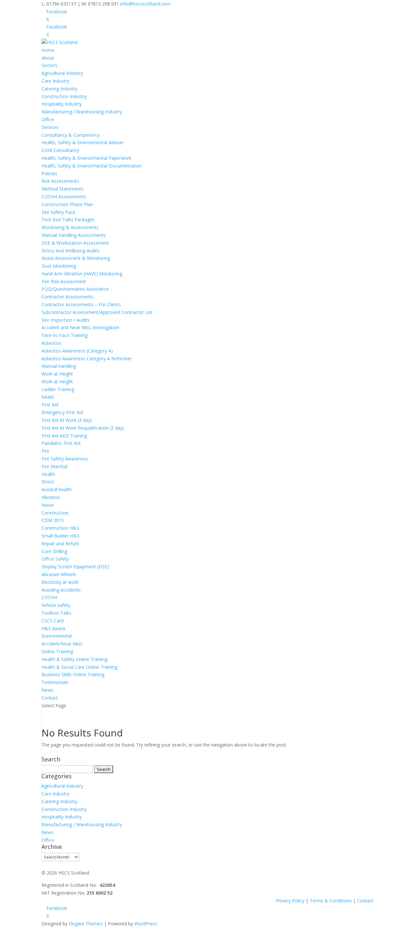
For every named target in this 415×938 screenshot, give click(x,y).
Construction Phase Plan (67, 204)
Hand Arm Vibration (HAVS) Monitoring (82, 274)
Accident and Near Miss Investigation (80, 327)
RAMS (48, 397)
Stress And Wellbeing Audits (71, 251)
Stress (48, 482)
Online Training (57, 651)
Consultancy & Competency (71, 135)
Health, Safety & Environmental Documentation (92, 166)
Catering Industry (59, 89)
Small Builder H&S (60, 536)
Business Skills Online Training (73, 674)
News (47, 690)
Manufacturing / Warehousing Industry (82, 112)
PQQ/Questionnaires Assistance (75, 289)
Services (50, 127)
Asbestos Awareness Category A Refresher (87, 358)
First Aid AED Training (64, 436)
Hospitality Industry (62, 104)
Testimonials (55, 682)
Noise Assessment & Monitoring (76, 258)
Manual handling (59, 366)
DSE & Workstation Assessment (75, 243)
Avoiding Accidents (61, 590)
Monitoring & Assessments (70, 227)
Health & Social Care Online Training (79, 667)
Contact (50, 698)
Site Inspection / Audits (65, 320)
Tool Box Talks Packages (68, 219)
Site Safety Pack (58, 212)
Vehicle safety (56, 605)
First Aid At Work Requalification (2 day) (83, 428)
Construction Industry (64, 96)
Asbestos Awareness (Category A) (77, 351)
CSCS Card (53, 621)
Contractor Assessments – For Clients (81, 304)
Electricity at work (60, 582)
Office (48, 119)
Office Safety (55, 559)
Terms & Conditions (331, 900)
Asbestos (51, 343)
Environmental (57, 636)
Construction (55, 513)
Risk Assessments (60, 181)
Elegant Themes (86, 924)
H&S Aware (53, 628)
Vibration (51, 497)
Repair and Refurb (60, 543)
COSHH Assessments (64, 196)
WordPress (145, 924)
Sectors (49, 65)
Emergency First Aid (62, 412)
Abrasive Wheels (59, 574)
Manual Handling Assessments (74, 235)
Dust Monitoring (59, 266)
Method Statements (63, 189)
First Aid (50, 404)
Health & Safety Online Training (74, 659)
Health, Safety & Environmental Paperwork (86, 158)
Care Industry (55, 81)
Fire (45, 451)
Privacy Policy (290, 900)
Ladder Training (58, 389)
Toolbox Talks (56, 613)
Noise (48, 505)
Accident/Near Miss (62, 644)
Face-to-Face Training (65, 335)
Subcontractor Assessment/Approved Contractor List (97, 312)
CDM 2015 (53, 520)
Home (48, 50)
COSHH (49, 597)
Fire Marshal (54, 466)
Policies (49, 173)
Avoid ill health (57, 489)
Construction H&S (60, 528)
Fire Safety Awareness (65, 459)
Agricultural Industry (62, 73)
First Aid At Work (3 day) (67, 420)
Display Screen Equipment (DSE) (75, 566)
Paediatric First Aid (61, 443)
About (48, 58)
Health (48, 474)
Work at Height (57, 374)
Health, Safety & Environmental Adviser (83, 142)
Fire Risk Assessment (64, 281)
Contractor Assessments (67, 297)
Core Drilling (54, 551)
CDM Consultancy (60, 150)
